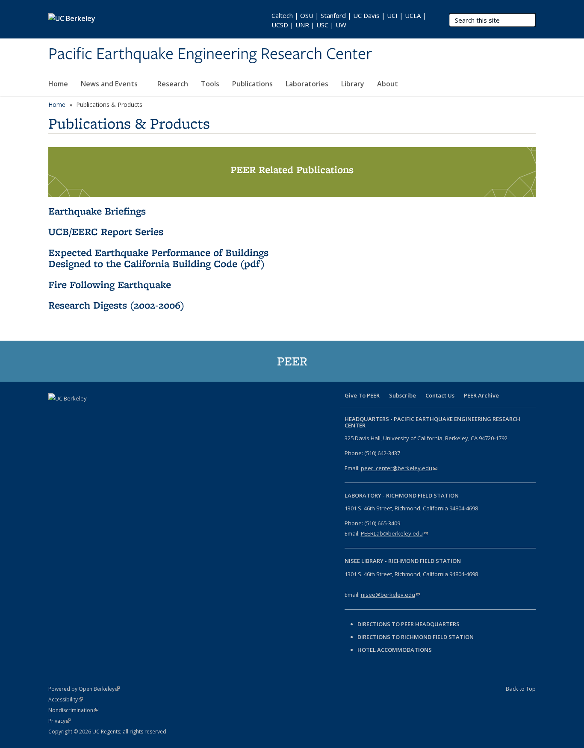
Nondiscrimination (73, 710)
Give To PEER (362, 395)
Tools (210, 83)
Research (172, 83)
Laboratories (307, 83)
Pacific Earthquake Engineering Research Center (210, 54)
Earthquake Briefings (97, 211)
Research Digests (87, 305)
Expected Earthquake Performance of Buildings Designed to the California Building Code (158, 258)
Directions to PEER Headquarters (409, 624)
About (388, 83)
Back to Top (521, 688)
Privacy (59, 720)
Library (352, 83)
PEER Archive (481, 395)
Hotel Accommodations (394, 650)
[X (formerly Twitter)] (72, 413)
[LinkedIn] (89, 413)
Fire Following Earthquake (109, 284)
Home (58, 83)
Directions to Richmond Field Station (415, 637)
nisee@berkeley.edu (390, 594)
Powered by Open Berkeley (84, 688)
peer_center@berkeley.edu (399, 468)
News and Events (110, 83)
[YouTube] (106, 413)
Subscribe (402, 395)
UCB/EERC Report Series (105, 231)
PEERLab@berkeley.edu (394, 533)
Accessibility (65, 699)
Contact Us (439, 395)
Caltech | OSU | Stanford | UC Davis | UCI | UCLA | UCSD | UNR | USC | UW (348, 20)
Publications (252, 83)
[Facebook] (56, 413)
